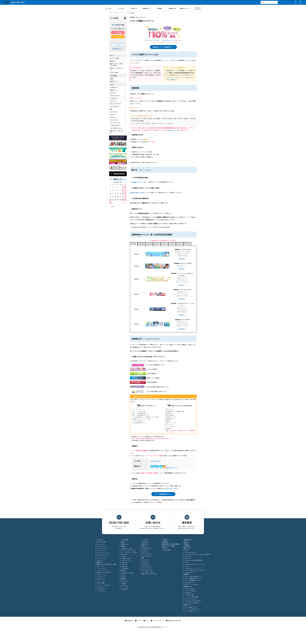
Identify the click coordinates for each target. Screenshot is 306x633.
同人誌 (119, 32)
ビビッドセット (102, 550)
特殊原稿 (186, 574)
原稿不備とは (188, 593)
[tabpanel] (163, 289)
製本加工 (123, 579)
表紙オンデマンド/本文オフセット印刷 (106, 564)
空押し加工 (125, 564)
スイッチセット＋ (102, 568)
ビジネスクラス (102, 577)
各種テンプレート (188, 605)
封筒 (143, 558)
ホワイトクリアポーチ (147, 554)
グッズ (119, 37)
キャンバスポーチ (146, 556)
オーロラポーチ (145, 550)
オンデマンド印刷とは (190, 591)
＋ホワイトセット (102, 556)
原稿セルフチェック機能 (168, 546)
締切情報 (115, 18)
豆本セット (100, 560)
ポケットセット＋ (102, 546)
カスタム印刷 (124, 540)
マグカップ (144, 562)
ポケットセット (102, 544)
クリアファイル (145, 560)
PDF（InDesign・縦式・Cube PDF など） (195, 570)
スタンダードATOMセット (104, 585)
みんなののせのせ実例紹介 (192, 603)
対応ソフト (187, 550)
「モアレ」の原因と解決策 (192, 597)
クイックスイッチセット (104, 570)
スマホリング (145, 564)
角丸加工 (124, 583)
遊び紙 (123, 577)
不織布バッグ (145, 544)
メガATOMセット (102, 589)
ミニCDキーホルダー (147, 570)
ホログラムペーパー (127, 560)
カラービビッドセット (103, 552)
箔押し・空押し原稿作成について (193, 576)
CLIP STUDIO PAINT (190, 552)
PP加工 (124, 556)
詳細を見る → (182, 259)
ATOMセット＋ (101, 587)
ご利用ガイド (165, 540)
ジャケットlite (101, 579)
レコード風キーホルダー (148, 572)
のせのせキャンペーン (167, 40)
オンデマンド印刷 (101, 542)
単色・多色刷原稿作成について (193, 578)
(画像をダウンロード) (171, 467)
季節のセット (100, 562)
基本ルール (187, 542)
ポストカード (145, 546)
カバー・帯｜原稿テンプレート (193, 609)
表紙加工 (123, 546)
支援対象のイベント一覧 (173, 130)
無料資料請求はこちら (118, 48)
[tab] (134, 244)
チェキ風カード (145, 542)
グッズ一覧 (144, 540)
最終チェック (187, 548)
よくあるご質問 (166, 550)
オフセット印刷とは (190, 589)
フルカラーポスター (147, 548)
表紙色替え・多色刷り (127, 548)
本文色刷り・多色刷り (127, 573)
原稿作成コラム (188, 586)
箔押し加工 (125, 562)
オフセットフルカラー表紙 (128, 550)
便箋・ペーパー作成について (192, 584)
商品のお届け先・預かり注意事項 (170, 544)
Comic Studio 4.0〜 (190, 572)
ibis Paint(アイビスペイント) (192, 568)
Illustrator (188, 558)
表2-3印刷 (124, 554)
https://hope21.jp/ (155, 461)
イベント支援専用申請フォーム (163, 494)
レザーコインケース (147, 568)
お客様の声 (165, 542)
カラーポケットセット (103, 548)
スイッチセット (102, 566)
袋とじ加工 (125, 581)
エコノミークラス (102, 575)
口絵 (123, 575)
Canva (186, 566)
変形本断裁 (125, 589)
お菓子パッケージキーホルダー (149, 574)
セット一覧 (99, 540)
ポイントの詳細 (173, 42)
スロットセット (102, 591)
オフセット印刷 (100, 583)
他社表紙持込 (125, 568)
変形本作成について (190, 582)
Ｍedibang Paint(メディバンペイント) (194, 564)
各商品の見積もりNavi (136, 192)
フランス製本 (125, 587)
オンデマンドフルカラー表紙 (129, 552)
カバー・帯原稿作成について (192, 580)
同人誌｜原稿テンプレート (192, 607)
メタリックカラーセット (104, 554)
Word (186, 562)
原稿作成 (186, 544)
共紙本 (122, 542)
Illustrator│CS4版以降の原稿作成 (194, 560)
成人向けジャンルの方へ (191, 599)
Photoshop (188, 556)
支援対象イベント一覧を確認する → (163, 47)
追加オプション (125, 544)
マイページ (119, 45)
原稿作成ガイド (188, 540)
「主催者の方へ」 (173, 79)
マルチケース (145, 552)
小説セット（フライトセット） (104, 572)
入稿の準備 (187, 546)
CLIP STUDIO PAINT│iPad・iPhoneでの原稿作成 (197, 554)
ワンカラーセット (102, 558)
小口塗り (124, 585)
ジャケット (100, 581)
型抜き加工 (125, 566)
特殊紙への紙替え (126, 558)
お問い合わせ (169, 488)
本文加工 (123, 570)
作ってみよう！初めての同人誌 (193, 601)
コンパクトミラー (146, 566)
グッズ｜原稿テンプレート (192, 611)
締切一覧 (164, 548)
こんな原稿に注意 (189, 595)
